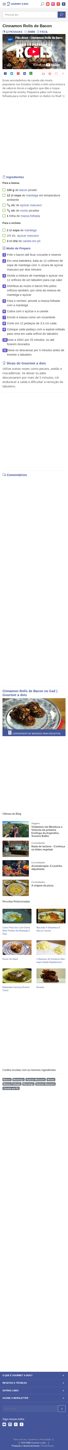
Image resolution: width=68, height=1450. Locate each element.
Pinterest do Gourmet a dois (58, 4)
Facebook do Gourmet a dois (64, 4)
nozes (24, 210)
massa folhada (30, 216)
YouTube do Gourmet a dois (48, 4)
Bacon (7, 1079)
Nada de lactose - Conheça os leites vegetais (48, 848)
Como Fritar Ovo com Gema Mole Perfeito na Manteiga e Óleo (16, 930)
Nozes (51, 1079)
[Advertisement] (34, 135)
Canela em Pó (11, 1088)
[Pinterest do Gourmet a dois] (15, 1425)
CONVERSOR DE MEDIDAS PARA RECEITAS (36, 733)
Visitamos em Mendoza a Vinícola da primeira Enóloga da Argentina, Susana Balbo (46, 831)
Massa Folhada (11, 1084)
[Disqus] (34, 523)
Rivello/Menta (47, 1446)
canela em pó (31, 241)
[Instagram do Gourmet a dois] (10, 1425)
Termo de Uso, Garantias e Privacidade (32, 1439)
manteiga (32, 195)
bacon (23, 190)
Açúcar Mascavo (35, 1079)
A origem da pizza (42, 885)
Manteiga (18, 1079)
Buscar (42, 4)
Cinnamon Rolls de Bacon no (25, 691)
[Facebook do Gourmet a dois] (21, 1425)
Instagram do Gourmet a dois (53, 4)
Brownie (40, 987)
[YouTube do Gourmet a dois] (4, 1425)
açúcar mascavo (31, 205)
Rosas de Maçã (10, 959)
